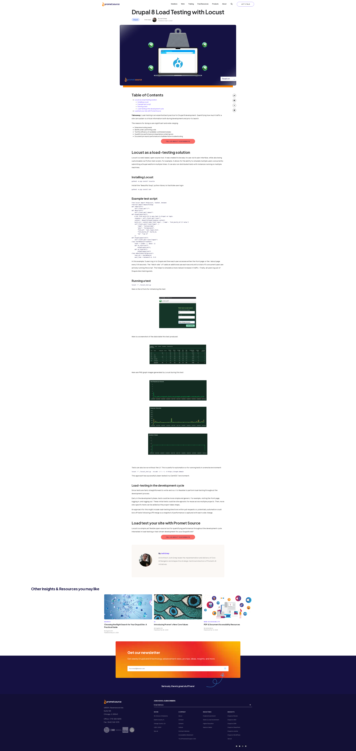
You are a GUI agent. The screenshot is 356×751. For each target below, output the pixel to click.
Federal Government (209, 716)
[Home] (111, 4)
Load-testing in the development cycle (151, 109)
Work (183, 4)
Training (191, 4)
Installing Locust (143, 102)
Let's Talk (245, 4)
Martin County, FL (159, 720)
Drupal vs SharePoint (234, 727)
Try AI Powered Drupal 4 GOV (187, 739)
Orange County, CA (159, 723)
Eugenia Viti (109, 631)
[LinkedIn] (246, 746)
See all (156, 731)
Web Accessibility (212, 621)
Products (215, 4)
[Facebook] (237, 746)
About (224, 4)
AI (155, 621)
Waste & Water (207, 727)
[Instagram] (243, 746)
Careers (180, 723)
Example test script (144, 104)
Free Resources (203, 4)
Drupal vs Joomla (233, 731)
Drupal (135, 19)
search (107, 621)
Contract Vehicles (183, 731)
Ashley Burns (209, 628)
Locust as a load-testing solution (146, 100)
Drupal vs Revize (233, 716)
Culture (180, 727)
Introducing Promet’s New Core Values (171, 624)
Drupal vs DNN (232, 723)
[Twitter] (240, 746)
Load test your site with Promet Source (148, 111)
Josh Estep (163, 18)
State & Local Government (211, 720)
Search (231, 4)
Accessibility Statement (185, 735)
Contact (181, 720)
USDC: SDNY (157, 727)
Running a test (142, 106)
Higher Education (208, 723)
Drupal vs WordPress (234, 735)
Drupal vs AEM (232, 720)
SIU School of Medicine (161, 716)
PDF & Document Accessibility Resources (222, 624)
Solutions (174, 4)
